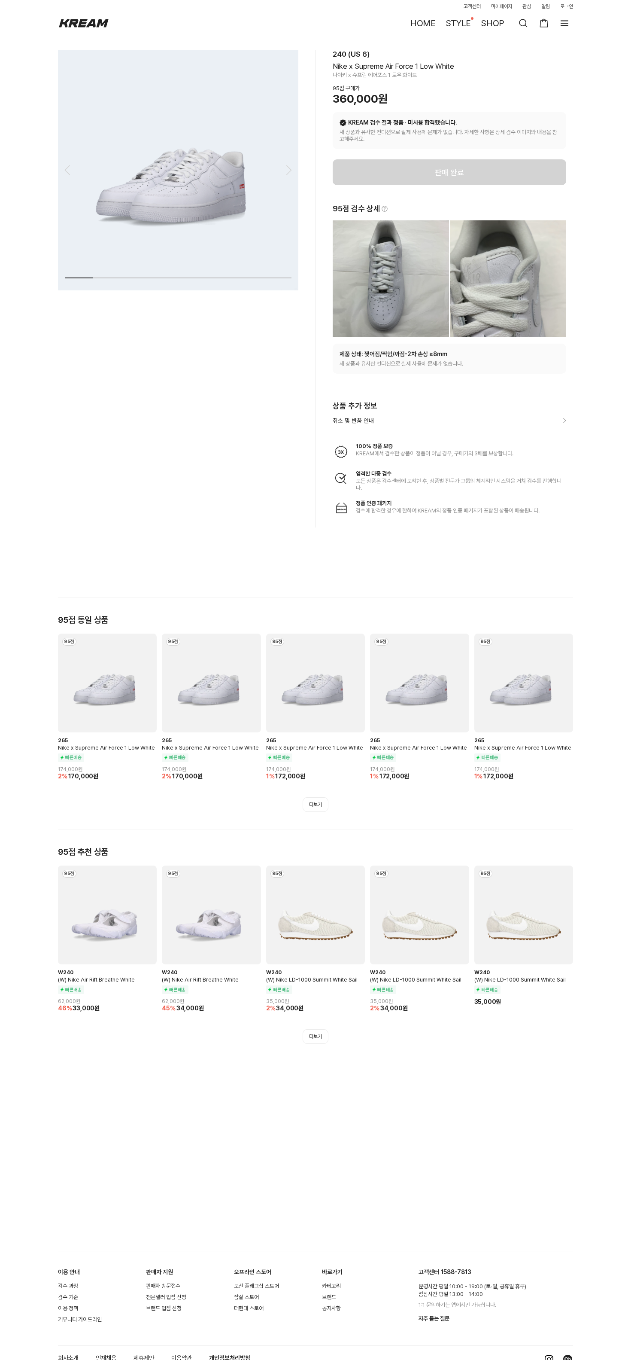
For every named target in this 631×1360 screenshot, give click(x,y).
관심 (526, 6)
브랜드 (329, 1297)
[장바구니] (543, 23)
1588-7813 (456, 1272)
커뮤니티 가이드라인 (80, 1319)
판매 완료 (449, 172)
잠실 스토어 (246, 1297)
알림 (545, 6)
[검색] (523, 23)
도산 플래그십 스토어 (256, 1286)
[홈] (83, 23)
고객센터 (472, 6)
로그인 (566, 6)
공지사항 (331, 1308)
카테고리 (331, 1286)
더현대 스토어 (249, 1308)
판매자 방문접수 (163, 1286)
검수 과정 (68, 1286)
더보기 (315, 805)
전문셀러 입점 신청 (166, 1297)
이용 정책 (68, 1308)
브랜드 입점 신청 (164, 1308)
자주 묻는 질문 (434, 1318)
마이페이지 (502, 6)
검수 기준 (68, 1297)
